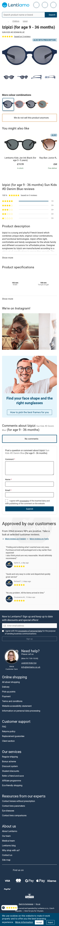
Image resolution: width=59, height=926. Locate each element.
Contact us (7, 855)
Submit (29, 508)
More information (24, 922)
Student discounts (10, 771)
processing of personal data (30, 631)
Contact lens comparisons (14, 815)
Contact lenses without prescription (18, 801)
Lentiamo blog (9, 845)
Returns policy (8, 731)
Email (8, 490)
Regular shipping (10, 756)
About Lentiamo (9, 831)
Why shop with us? (11, 850)
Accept (39, 922)
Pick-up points (8, 691)
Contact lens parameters (13, 805)
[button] (9, 77)
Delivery (5, 686)
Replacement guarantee (13, 736)
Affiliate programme (11, 780)
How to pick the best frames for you (29, 412)
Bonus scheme (9, 761)
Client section (8, 740)
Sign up (29, 638)
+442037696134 (28, 663)
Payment (6, 696)
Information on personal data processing (21, 710)
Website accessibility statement (17, 706)
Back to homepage (26, 904)
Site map (6, 859)
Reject (50, 922)
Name (8, 479)
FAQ (4, 726)
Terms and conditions (12, 701)
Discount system (10, 766)
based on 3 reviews (22, 36)
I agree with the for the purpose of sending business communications (30, 632)
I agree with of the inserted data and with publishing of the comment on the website (27, 502)
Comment (10, 459)
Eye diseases (8, 810)
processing (24, 500)
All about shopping (11, 682)
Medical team (8, 840)
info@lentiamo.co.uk (30, 667)
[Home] (3, 21)
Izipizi (25, 21)
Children (15, 21)
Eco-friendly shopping (12, 785)
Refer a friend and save (13, 775)
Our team (6, 835)
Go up (38, 904)
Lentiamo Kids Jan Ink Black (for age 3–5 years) (20, 159)
